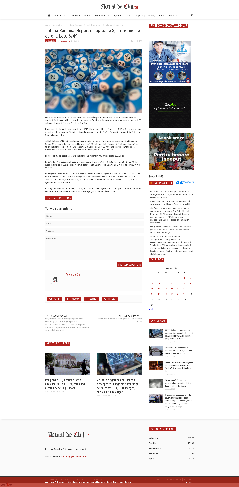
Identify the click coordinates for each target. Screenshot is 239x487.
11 (159, 288)
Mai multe (174, 15)
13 (172, 288)
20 (172, 294)
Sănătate (118, 15)
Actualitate (58, 25)
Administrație (60, 15)
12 (165, 288)
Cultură (151, 15)
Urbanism (75, 15)
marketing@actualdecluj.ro (74, 456)
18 (159, 294)
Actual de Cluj (65, 41)
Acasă (47, 25)
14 (178, 288)
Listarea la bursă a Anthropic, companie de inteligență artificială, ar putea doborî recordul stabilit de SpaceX (171, 194)
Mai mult (128, 482)
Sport (129, 15)
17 (152, 294)
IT (109, 15)
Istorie (162, 15)
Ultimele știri (163, 182)
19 (165, 294)
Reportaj (140, 15)
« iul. (151, 309)
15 (184, 288)
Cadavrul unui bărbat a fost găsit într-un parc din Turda (119, 320)
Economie (100, 15)
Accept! (189, 482)
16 (190, 288)
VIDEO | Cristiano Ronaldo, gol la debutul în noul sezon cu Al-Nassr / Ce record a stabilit (170, 203)
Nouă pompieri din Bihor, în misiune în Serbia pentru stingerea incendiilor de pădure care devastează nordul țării (170, 229)
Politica (87, 15)
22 (184, 294)
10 (152, 288)
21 (178, 294)
